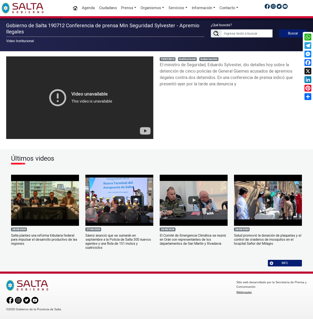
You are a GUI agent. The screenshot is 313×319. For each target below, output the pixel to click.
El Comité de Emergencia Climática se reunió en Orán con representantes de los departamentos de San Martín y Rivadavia (193, 239)
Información (202, 8)
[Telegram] (308, 45)
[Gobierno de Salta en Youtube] (285, 6)
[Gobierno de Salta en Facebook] (267, 6)
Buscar (293, 33)
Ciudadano (108, 8)
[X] (308, 71)
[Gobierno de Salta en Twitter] (279, 6)
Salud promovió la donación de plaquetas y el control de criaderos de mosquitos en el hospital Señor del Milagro (267, 239)
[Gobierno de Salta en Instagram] (273, 6)
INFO (285, 263)
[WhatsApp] (308, 37)
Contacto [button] (227, 8)
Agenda (88, 8)
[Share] (308, 96)
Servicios (176, 8)
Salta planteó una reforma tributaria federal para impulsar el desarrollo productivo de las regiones (44, 239)
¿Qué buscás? (221, 25)
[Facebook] (308, 62)
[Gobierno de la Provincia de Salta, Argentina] (22, 8)
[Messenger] (308, 54)
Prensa (127, 8)
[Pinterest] (308, 88)
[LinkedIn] (308, 79)
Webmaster (244, 292)
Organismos (151, 8)
